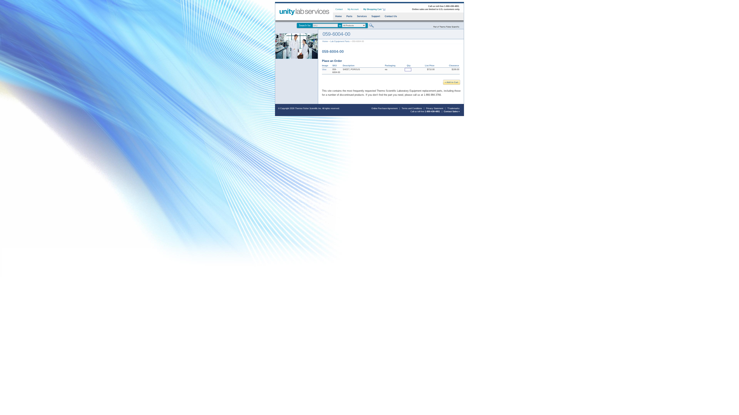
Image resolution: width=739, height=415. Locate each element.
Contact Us (391, 16)
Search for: (305, 25)
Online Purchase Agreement (384, 108)
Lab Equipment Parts (340, 41)
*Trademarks (453, 108)
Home (338, 16)
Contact (339, 9)
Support (375, 16)
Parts (349, 16)
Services (362, 16)
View (324, 69)
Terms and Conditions (412, 108)
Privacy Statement (434, 108)
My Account (353, 9)
